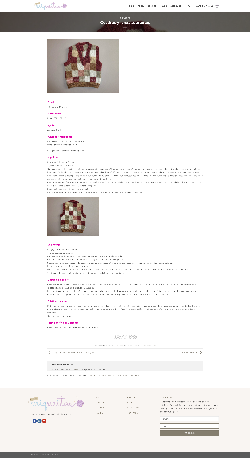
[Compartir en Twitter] (120, 337)
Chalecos (125, 18)
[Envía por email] (125, 337)
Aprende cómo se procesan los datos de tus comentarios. (114, 375)
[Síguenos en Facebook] (35, 421)
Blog (164, 6)
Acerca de (175, 6)
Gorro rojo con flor (190, 352)
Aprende (152, 6)
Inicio (131, 6)
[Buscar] (189, 6)
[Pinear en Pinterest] (130, 337)
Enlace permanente (149, 346)
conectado (75, 369)
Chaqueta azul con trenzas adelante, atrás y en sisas (75, 352)
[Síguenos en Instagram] (39, 421)
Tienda (141, 6)
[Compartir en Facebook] (116, 337)
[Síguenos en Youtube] (44, 421)
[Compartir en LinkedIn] (134, 337)
